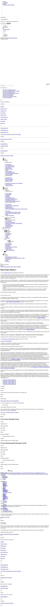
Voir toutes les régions (7, 492)
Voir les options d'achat (12, 37)
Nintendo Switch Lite (9, 207)
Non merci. (2, 517)
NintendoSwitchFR (4, 146)
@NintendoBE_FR (4, 128)
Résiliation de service (21, 473)
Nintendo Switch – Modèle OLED (12, 205)
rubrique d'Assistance (15, 359)
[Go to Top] (25, 263)
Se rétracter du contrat (29, 473)
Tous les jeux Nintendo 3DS (8, 94)
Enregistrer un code (9, 185)
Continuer (5, 508)
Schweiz (4, 494)
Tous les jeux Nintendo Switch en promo (11, 93)
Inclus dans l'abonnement (10, 222)
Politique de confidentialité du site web (37, 472)
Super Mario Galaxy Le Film (11, 256)
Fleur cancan (7, 211)
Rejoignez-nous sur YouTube (6, 139)
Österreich (5, 502)
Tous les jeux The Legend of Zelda (9, 96)
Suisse (4, 495)
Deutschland (5, 485)
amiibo (6, 214)
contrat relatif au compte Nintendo (13, 301)
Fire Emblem (2, 112)
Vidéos (6, 236)
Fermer (1, 508)
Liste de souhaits (8, 184)
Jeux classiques (8, 224)
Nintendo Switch (3, 108)
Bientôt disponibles (9, 168)
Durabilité (36, 473)
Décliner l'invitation (4, 534)
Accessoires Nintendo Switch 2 (11, 198)
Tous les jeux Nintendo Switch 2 (9, 89)
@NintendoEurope (4, 130)
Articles (6, 235)
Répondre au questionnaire (13, 534)
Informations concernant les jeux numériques (14, 183)
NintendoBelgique (4, 143)
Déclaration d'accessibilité (43, 473)
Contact (1, 475)
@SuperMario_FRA (4, 132)
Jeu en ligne (2, 412)
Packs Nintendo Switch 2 (10, 200)
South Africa (5, 498)
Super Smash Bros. (4, 117)
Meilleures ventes (8, 181)
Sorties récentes (8, 167)
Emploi (6, 260)
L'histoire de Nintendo (9, 215)
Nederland (5, 482)
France (4, 479)
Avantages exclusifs (9, 225)
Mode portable (3, 400)
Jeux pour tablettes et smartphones (11, 173)
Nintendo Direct (8, 244)
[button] (26, 158)
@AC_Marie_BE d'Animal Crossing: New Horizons (10, 134)
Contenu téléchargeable (9, 172)
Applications (7, 234)
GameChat (7, 195)
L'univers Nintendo (9, 174)
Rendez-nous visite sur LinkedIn (6, 155)
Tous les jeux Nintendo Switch (9, 92)
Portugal (4, 504)
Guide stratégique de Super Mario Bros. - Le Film (15, 258)
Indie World (7, 245)
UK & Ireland (5, 509)
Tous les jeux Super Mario (8, 95)
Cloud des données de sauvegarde (12, 412)
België (4, 474)
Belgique (4, 476)
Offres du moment (8, 179)
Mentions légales (13, 473)
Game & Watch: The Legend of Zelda (12, 213)
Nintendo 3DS (3, 115)
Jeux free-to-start (8, 171)
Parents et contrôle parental (5, 472)
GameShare (7, 196)
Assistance (13, 472)
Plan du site (7, 261)
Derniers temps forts (9, 178)
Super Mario (2, 121)
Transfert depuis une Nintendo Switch (12, 201)
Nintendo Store (3, 110)
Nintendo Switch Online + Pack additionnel (13, 223)
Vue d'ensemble (8, 164)
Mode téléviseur (16, 400)
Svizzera (4, 507)
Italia (4, 499)
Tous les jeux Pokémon (7, 97)
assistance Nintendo (41, 317)
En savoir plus (13, 410)
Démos (6, 170)
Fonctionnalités (8, 194)
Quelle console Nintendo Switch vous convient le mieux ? (16, 208)
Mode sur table (9, 400)
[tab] (25, 470)
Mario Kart (2, 123)
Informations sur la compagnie (21, 472)
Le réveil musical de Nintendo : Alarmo (13, 212)
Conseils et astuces (9, 249)
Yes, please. (7, 517)
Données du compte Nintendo (8, 4)
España (4, 478)
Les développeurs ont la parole (11, 246)
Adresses (4, 3)
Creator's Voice (8, 248)
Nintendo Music (8, 226)
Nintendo (2, 106)
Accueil (4, 1)
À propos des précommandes (6, 341)
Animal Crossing (3, 119)
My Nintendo (8, 259)
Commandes (5, 2)
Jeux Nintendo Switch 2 (10, 165)
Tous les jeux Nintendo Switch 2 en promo (11, 90)
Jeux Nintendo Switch (9, 166)
